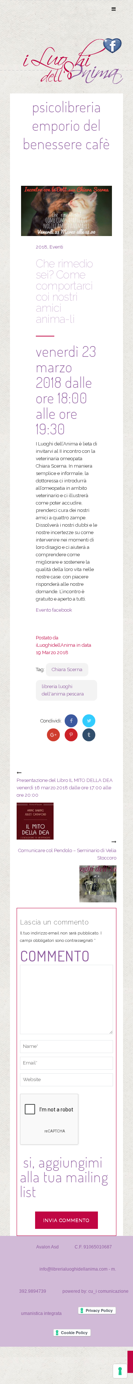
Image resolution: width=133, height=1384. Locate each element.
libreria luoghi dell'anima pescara (63, 690)
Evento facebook (54, 610)
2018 (41, 247)
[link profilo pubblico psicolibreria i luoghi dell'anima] (112, 45)
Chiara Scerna (67, 669)
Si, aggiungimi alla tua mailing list (64, 1176)
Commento (55, 955)
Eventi (56, 247)
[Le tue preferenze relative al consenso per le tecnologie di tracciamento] (120, 1371)
